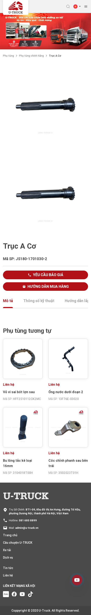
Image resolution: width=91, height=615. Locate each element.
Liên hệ (8, 575)
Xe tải (7, 550)
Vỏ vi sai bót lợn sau (19, 392)
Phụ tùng (8, 55)
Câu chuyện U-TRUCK (17, 543)
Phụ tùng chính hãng (31, 55)
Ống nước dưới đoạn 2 (65, 392)
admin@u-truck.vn (26, 527)
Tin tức (8, 568)
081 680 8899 (28, 520)
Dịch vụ (8, 557)
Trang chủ (10, 535)
